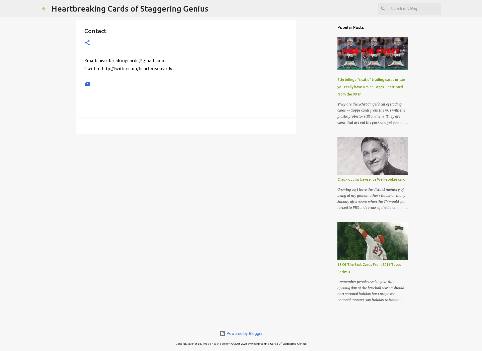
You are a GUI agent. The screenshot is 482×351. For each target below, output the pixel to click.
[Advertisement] (186, 176)
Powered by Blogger (244, 333)
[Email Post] (87, 85)
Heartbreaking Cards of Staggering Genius (129, 8)
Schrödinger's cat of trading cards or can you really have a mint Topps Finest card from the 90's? (371, 87)
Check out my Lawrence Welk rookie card (371, 179)
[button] (87, 43)
